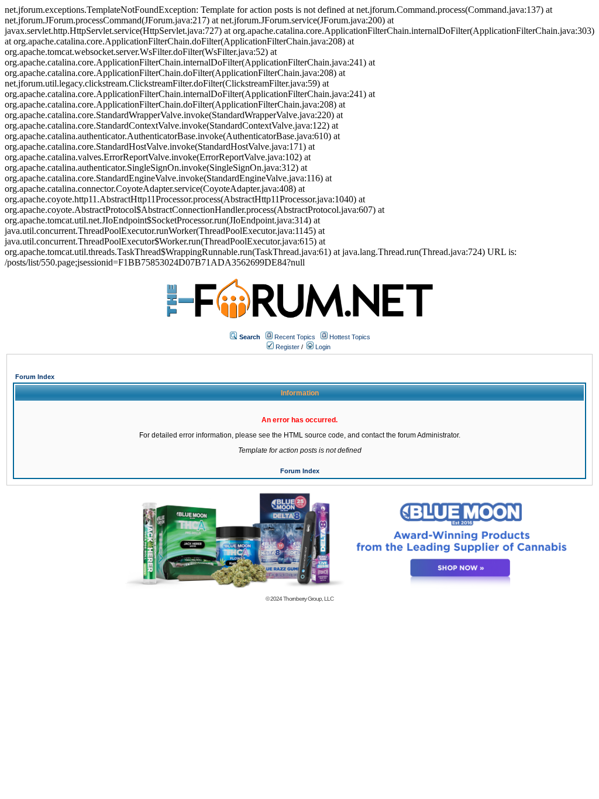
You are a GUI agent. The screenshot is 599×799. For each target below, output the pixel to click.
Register (287, 346)
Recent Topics (294, 336)
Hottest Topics (349, 336)
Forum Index (34, 376)
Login (322, 346)
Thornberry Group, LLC (308, 598)
